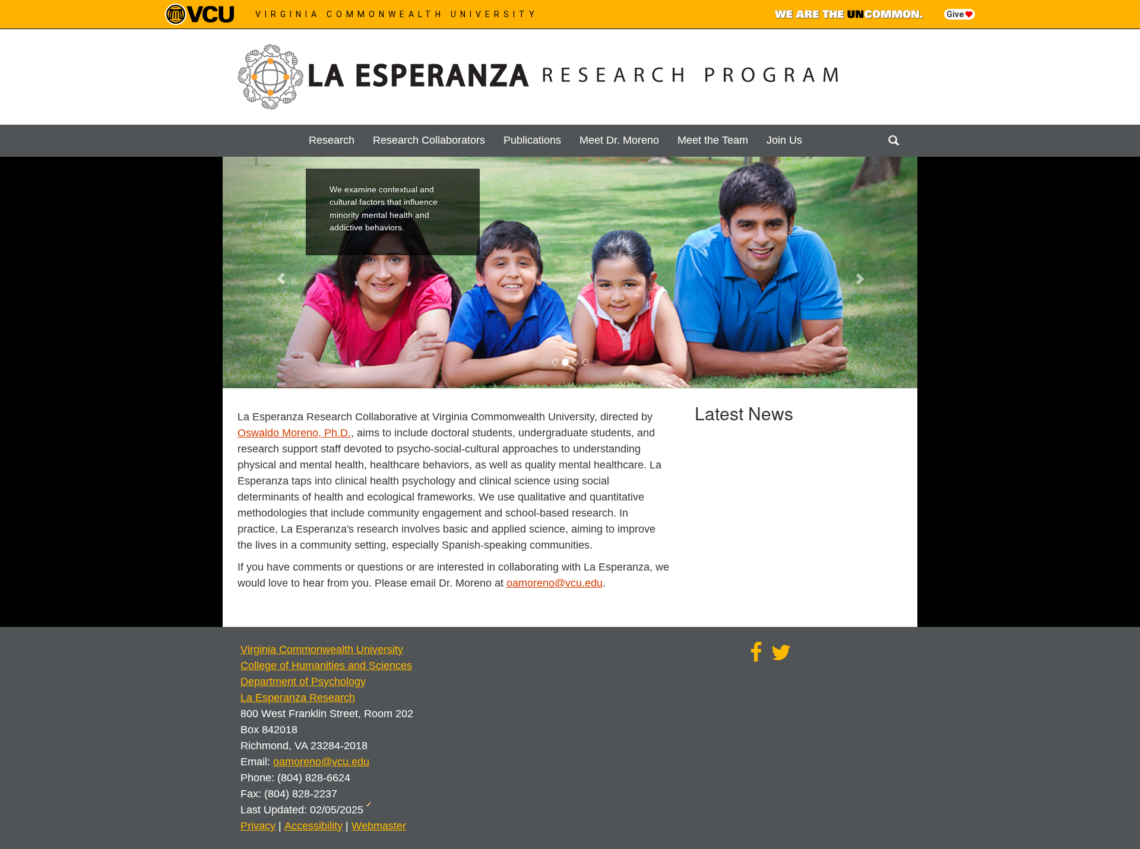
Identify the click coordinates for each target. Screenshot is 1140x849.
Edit (370, 808)
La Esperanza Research (297, 698)
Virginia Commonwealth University (397, 14)
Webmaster (379, 826)
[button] (275, 272)
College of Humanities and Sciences (326, 665)
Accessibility (313, 826)
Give (955, 14)
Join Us (784, 140)
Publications (532, 140)
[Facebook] (756, 657)
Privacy (258, 826)
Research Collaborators (429, 140)
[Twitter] (781, 657)
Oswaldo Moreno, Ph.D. (294, 433)
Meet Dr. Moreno (619, 140)
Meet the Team (712, 140)
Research (331, 140)
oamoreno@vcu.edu (554, 583)
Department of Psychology (303, 682)
